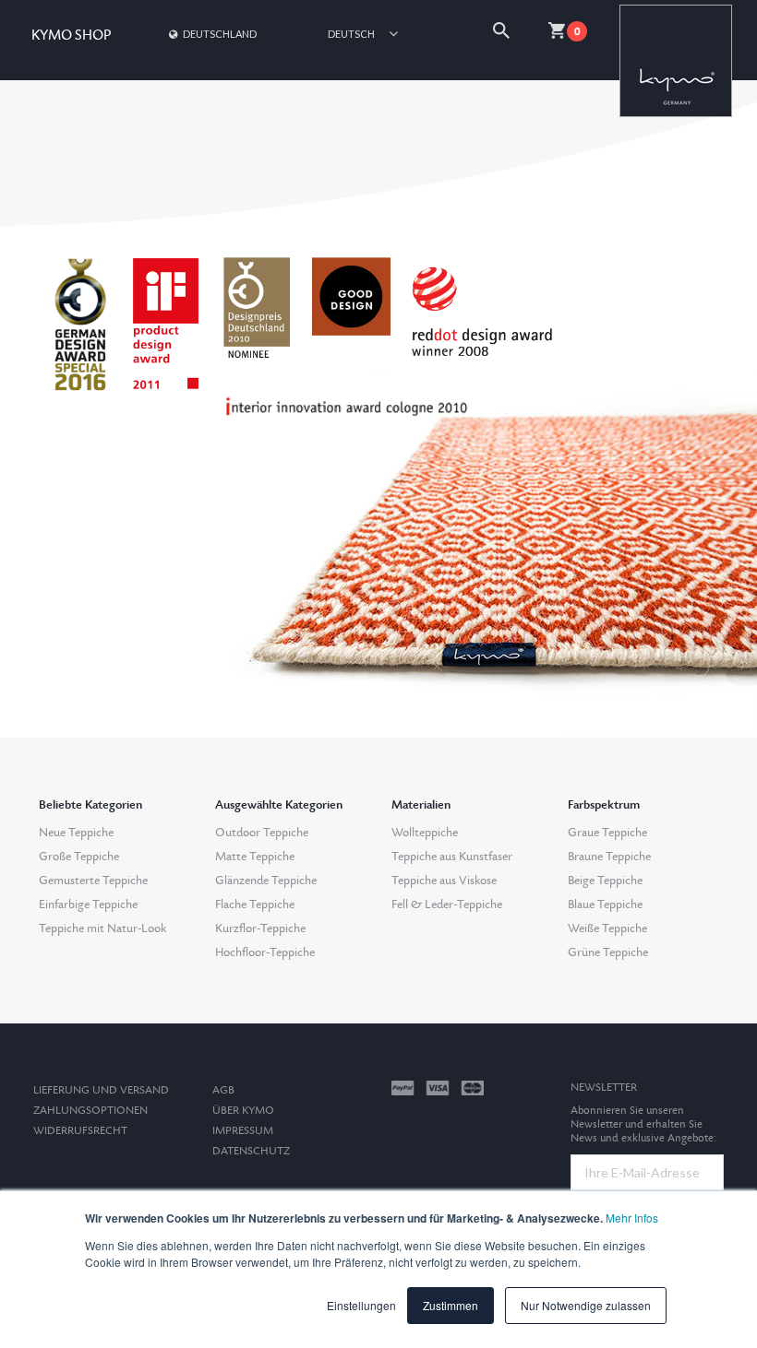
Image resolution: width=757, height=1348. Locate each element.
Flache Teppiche (254, 904)
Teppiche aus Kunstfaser (451, 856)
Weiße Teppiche (607, 928)
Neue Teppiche (76, 832)
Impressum (242, 1131)
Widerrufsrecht (80, 1131)
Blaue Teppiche (605, 904)
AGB (223, 1090)
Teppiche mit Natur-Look (102, 928)
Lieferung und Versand (101, 1090)
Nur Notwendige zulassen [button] (586, 1305)
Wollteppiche (424, 832)
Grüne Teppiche (608, 952)
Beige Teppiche (605, 880)
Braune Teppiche (609, 856)
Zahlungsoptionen (90, 1110)
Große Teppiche (79, 856)
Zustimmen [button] (450, 1305)
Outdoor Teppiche (261, 832)
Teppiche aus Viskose (444, 880)
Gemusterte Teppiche (93, 880)
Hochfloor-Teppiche (265, 952)
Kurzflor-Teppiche (260, 928)
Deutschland (220, 34)
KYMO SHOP (71, 35)
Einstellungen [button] (361, 1305)
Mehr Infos (632, 1217)
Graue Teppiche (607, 832)
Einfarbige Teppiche (88, 904)
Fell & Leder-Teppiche (446, 904)
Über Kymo (243, 1110)
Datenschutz (251, 1151)
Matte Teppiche (254, 856)
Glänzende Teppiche (266, 880)
